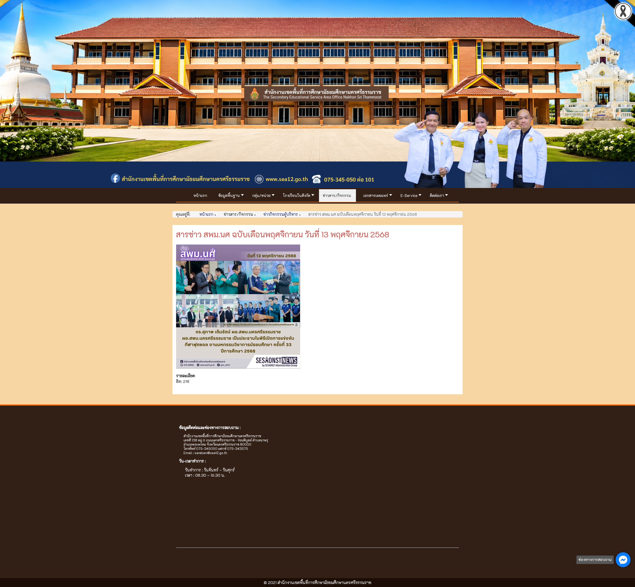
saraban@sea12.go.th (210, 453)
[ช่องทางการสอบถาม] (623, 559)
